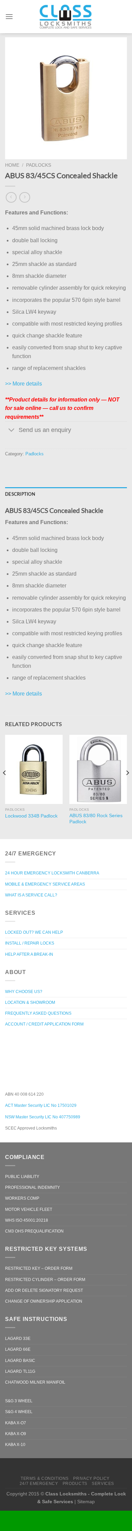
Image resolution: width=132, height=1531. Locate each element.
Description (20, 494)
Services (103, 1483)
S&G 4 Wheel (18, 1411)
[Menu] (9, 16)
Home (12, 165)
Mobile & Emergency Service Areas (45, 884)
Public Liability (22, 1176)
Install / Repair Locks (29, 943)
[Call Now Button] (66, 1521)
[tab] (66, 494)
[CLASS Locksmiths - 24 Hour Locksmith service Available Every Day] (66, 16)
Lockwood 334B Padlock (31, 816)
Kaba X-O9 (15, 1433)
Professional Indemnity (32, 1187)
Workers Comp (22, 1198)
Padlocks (38, 165)
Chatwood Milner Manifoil (35, 1382)
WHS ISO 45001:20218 (26, 1220)
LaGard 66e (17, 1349)
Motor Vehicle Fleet (28, 1209)
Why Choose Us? (23, 991)
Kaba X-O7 (15, 1423)
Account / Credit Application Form (44, 1024)
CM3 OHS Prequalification (34, 1231)
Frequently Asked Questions (38, 1013)
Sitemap (86, 1501)
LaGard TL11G (20, 1371)
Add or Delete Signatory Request (44, 1290)
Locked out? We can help (34, 932)
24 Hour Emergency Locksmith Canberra (52, 873)
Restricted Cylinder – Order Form (45, 1279)
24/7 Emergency (39, 1483)
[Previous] (4, 786)
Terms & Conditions (45, 1478)
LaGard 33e (17, 1338)
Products (75, 1483)
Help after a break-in (29, 954)
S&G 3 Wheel (18, 1401)
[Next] (127, 786)
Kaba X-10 (15, 1444)
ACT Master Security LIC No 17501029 (40, 1105)
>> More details (23, 384)
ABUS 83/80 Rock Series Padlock (96, 818)
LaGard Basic (20, 1360)
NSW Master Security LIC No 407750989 (42, 1117)
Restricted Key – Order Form (38, 1268)
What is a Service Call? (31, 895)
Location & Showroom (30, 1002)
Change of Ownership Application (43, 1301)
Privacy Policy (91, 1478)
